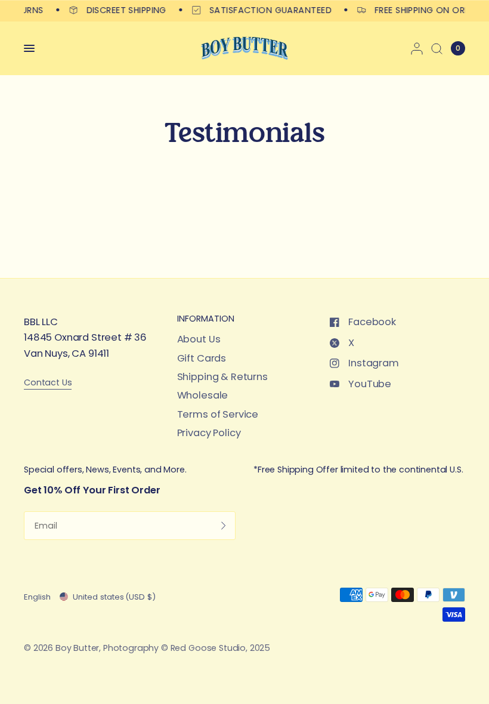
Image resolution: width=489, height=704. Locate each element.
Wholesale (202, 395)
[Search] (437, 48)
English (37, 597)
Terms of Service (217, 414)
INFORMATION (205, 318)
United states (114, 597)
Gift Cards (201, 358)
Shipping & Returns (222, 377)
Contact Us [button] (48, 383)
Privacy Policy (209, 433)
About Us (199, 339)
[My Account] (417, 48)
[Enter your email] (224, 525)
